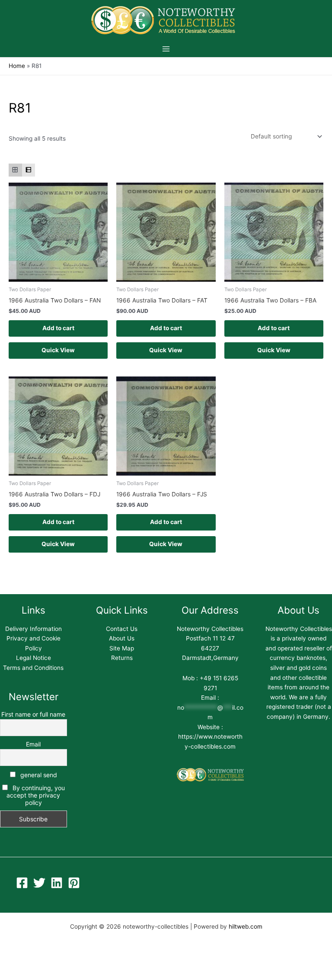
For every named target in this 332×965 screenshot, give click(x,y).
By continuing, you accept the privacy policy (35, 795)
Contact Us (121, 628)
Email (33, 744)
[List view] (28, 170)
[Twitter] (39, 883)
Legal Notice (33, 657)
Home (17, 65)
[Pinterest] (74, 883)
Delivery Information (33, 628)
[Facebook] (22, 883)
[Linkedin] (57, 883)
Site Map (121, 648)
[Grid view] (15, 170)
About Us (121, 638)
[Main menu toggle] (165, 48)
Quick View (58, 350)
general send (38, 774)
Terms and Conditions (33, 667)
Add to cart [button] (58, 328)
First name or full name (33, 714)
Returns (122, 657)
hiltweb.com (245, 926)
